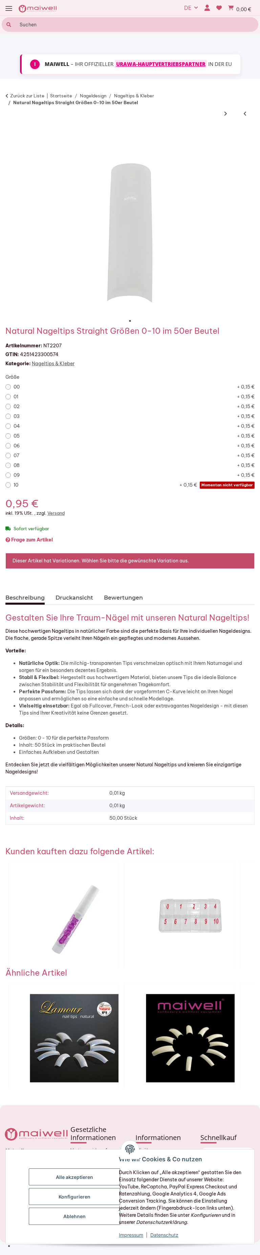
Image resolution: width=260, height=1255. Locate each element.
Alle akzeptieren (74, 1177)
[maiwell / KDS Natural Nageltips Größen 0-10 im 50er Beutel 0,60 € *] (180, 1036)
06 (134, 446)
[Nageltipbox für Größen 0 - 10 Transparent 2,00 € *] (180, 915)
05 (134, 436)
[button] (207, 7)
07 (134, 455)
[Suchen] (8, 24)
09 (134, 475)
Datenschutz (164, 1235)
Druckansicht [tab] (74, 598)
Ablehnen (74, 1216)
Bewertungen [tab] (123, 598)
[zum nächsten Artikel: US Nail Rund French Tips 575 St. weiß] (225, 114)
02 (134, 406)
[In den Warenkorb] (13, 133)
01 (134, 397)
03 (134, 416)
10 (133, 485)
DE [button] (188, 7)
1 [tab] (130, 321)
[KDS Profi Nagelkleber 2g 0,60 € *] (63, 915)
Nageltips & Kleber (53, 364)
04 (134, 426)
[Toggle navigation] (8, 8)
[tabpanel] (130, 231)
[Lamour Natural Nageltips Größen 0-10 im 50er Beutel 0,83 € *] (63, 1036)
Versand (56, 513)
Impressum (131, 1235)
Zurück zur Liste (27, 95)
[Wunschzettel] (219, 8)
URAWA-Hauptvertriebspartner (160, 64)
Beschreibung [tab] (25, 598)
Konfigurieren (74, 1197)
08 (134, 465)
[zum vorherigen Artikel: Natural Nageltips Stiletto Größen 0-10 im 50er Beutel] (245, 114)
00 (134, 387)
